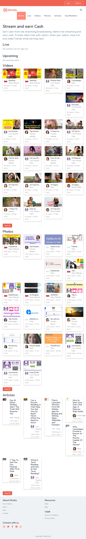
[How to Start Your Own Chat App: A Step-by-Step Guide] (67, 399)
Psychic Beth (35, 345)
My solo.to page (55, 320)
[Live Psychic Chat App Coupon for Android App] (11, 365)
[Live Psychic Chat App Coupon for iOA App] (74, 339)
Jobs (4, 510)
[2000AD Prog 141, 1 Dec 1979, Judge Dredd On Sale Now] (53, 288)
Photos (47, 16)
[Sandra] (5, 210)
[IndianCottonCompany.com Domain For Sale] (53, 264)
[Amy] (5, 186)
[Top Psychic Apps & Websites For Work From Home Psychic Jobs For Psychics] (11, 312)
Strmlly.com (47, 536)
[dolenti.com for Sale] (32, 312)
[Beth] (68, 296)
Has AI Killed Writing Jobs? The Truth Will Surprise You (14, 407)
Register (78, 3)
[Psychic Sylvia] (47, 320)
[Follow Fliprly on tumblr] (74, 240)
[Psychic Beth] (32, 339)
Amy (10, 187)
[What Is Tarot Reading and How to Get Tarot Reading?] (25, 459)
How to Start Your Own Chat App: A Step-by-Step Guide (78, 406)
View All (7, 225)
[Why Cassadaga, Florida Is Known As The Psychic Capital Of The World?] (67, 426)
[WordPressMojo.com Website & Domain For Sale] (53, 339)
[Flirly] (47, 247)
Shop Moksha (14, 83)
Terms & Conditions (51, 515)
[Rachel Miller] (68, 186)
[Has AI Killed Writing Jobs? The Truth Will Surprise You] (4, 399)
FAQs (46, 504)
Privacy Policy (50, 518)
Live (29, 16)
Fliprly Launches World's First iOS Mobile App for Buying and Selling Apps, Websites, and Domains (57, 412)
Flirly (52, 249)
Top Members (71, 16)
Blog (46, 507)
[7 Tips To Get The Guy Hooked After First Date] (4, 459)
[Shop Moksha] (5, 81)
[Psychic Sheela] (5, 159)
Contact (5, 513)
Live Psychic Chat (38, 429)
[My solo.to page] (53, 312)
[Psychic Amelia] (47, 159)
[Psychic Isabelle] (26, 132)
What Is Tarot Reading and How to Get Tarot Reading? (35, 467)
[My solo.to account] (11, 339)
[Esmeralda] (5, 320)
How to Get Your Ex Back (56, 159)
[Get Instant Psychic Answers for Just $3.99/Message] (32, 240)
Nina (73, 83)
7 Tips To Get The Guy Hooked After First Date (14, 466)
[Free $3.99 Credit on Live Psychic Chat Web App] (32, 365)
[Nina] (68, 81)
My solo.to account (13, 346)
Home (21, 16)
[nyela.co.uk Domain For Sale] (53, 240)
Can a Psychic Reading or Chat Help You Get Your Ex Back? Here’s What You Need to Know (36, 411)
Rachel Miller (77, 187)
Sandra (11, 211)
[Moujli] (11, 417)
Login (68, 3)
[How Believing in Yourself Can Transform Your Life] (74, 312)
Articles (57, 16)
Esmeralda (13, 321)
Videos (37, 16)
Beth (73, 297)
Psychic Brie (55, 80)
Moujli (16, 418)
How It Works (7, 504)
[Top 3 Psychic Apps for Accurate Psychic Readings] (74, 288)
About (5, 507)
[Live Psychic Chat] (47, 81)
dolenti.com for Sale (34, 320)
